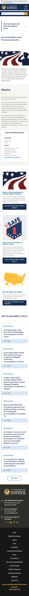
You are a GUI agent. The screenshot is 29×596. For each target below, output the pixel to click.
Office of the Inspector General (14, 562)
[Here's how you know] (14, 2)
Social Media (7, 519)
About (14, 532)
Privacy (14, 554)
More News (14, 478)
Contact (13, 589)
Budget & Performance (14, 536)
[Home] (9, 9)
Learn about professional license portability (14, 302)
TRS (13, 513)
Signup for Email (11, 517)
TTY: (6, 513)
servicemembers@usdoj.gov (12, 157)
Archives (14, 540)
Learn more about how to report (14, 260)
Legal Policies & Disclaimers (14, 551)
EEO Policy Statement (14, 569)
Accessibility (14, 547)
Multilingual (14, 576)
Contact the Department (10, 509)
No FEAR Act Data (14, 565)
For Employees (14, 558)
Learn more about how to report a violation (14, 207)
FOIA (14, 543)
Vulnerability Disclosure (14, 573)
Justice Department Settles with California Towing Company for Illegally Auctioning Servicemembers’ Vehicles (14, 357)
